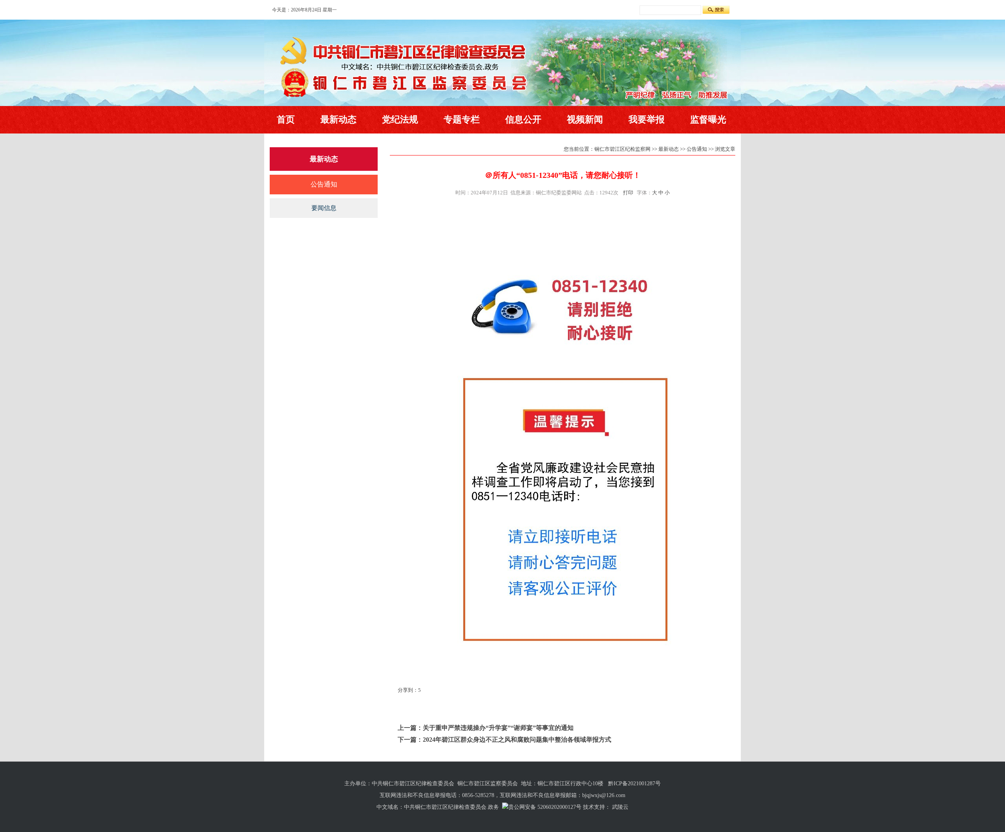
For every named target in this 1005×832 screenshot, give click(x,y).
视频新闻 (585, 119)
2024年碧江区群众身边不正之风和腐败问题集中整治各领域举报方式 (517, 739)
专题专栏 (462, 119)
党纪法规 (400, 119)
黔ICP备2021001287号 (634, 783)
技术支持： (596, 807)
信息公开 (523, 119)
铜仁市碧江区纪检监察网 (622, 149)
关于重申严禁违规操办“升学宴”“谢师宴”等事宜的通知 (498, 727)
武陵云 (620, 807)
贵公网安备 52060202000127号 (544, 807)
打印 (628, 193)
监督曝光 (708, 119)
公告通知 (324, 184)
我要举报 (647, 119)
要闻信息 (323, 208)
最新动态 (338, 119)
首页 (286, 119)
